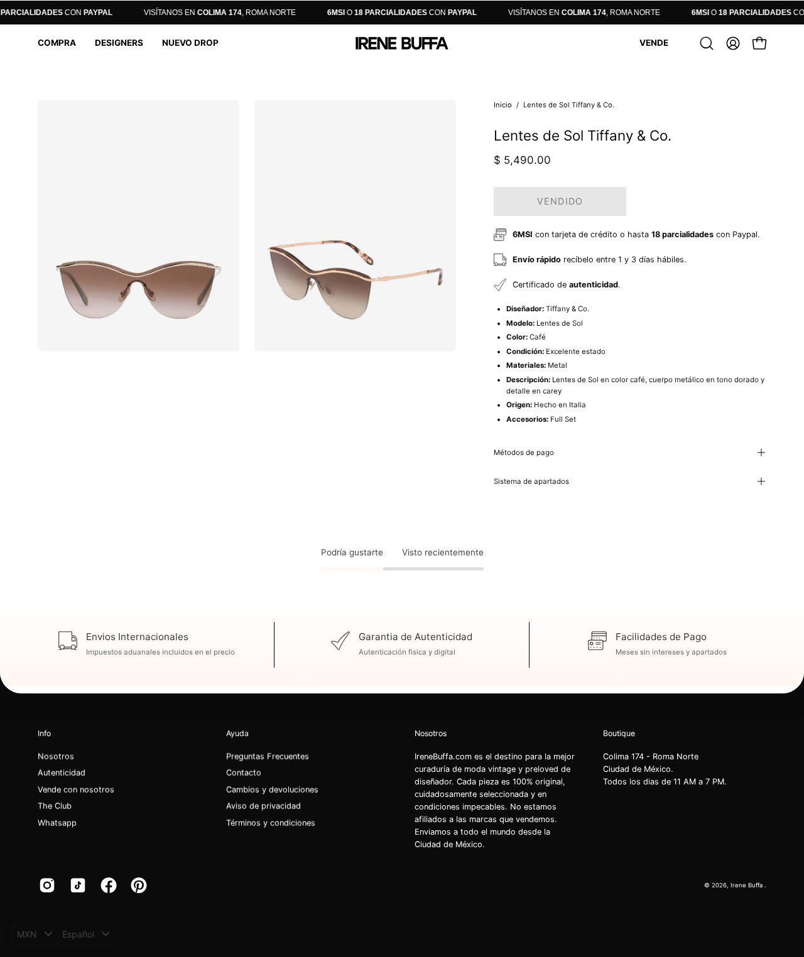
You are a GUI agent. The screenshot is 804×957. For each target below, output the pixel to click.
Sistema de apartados (531, 481)
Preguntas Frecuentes (267, 756)
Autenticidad (61, 773)
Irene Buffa (747, 884)
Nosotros (56, 756)
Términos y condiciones (270, 823)
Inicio (503, 104)
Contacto (243, 773)
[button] (56, 43)
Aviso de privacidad (263, 806)
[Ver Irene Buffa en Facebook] (106, 885)
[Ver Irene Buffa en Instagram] (45, 885)
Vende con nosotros (76, 789)
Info (44, 733)
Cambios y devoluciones (272, 789)
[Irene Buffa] (402, 43)
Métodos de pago (524, 452)
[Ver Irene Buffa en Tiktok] (75, 885)
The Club (55, 806)
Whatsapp (57, 823)
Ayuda (237, 733)
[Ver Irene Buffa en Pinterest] (136, 885)
